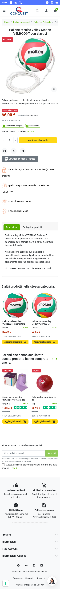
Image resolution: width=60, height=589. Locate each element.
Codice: (22, 131)
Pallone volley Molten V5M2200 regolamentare (13, 322)
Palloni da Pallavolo (42, 22)
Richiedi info (32, 125)
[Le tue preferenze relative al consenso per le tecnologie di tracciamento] (6, 583)
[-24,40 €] (15, 381)
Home (6, 22)
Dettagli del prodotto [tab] (33, 227)
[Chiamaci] (21, 2)
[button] (37, 11)
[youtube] (57, 2)
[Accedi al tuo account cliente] (46, 11)
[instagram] (52, 2)
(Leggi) (13, 468)
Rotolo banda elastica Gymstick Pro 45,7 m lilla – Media (14, 400)
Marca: (5, 131)
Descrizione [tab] (11, 227)
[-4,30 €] (45, 381)
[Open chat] (52, 581)
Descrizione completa (12, 125)
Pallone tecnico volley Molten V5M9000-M (41, 322)
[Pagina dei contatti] (11, 2)
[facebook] (47, 2)
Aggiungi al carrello (38, 140)
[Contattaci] (16, 2)
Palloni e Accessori (21, 22)
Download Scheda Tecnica (19, 159)
